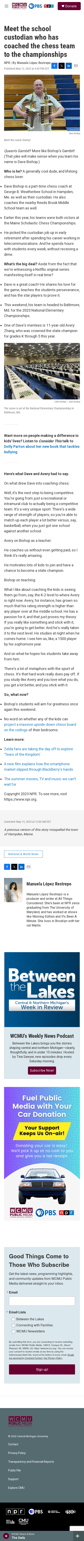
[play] (6, 1536)
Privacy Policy (17, 1453)
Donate (71, 6)
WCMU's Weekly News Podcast (42, 1036)
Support (13, 1479)
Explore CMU (16, 1487)
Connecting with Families (34, 1325)
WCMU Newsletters (30, 1331)
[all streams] (78, 1536)
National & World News (23, 854)
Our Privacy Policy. (53, 1358)
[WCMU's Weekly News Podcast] (42, 989)
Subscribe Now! (42, 1070)
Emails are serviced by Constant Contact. (41, 1356)
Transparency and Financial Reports (31, 1461)
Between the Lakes (30, 1319)
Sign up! (42, 1369)
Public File (14, 1470)
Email (13, 1292)
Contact (13, 1444)
